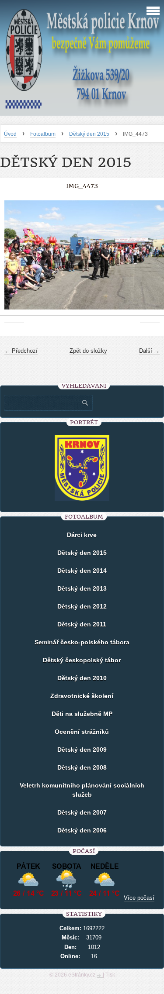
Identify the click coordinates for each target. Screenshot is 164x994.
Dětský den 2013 (82, 588)
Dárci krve (82, 534)
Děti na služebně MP (82, 713)
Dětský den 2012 (82, 606)
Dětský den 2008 (82, 767)
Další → (149, 350)
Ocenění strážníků (82, 731)
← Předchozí (21, 350)
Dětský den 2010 (82, 677)
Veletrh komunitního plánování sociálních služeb (82, 790)
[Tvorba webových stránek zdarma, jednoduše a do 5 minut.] (100, 975)
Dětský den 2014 (82, 570)
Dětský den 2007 (82, 812)
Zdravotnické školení (81, 695)
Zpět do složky (88, 350)
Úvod (10, 134)
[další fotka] (150, 259)
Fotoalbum (43, 134)
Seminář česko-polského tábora (82, 642)
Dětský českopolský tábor (82, 660)
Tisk (110, 975)
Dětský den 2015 (89, 134)
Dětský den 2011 (81, 624)
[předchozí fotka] (14, 259)
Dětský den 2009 (82, 749)
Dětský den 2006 (82, 830)
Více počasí (139, 897)
